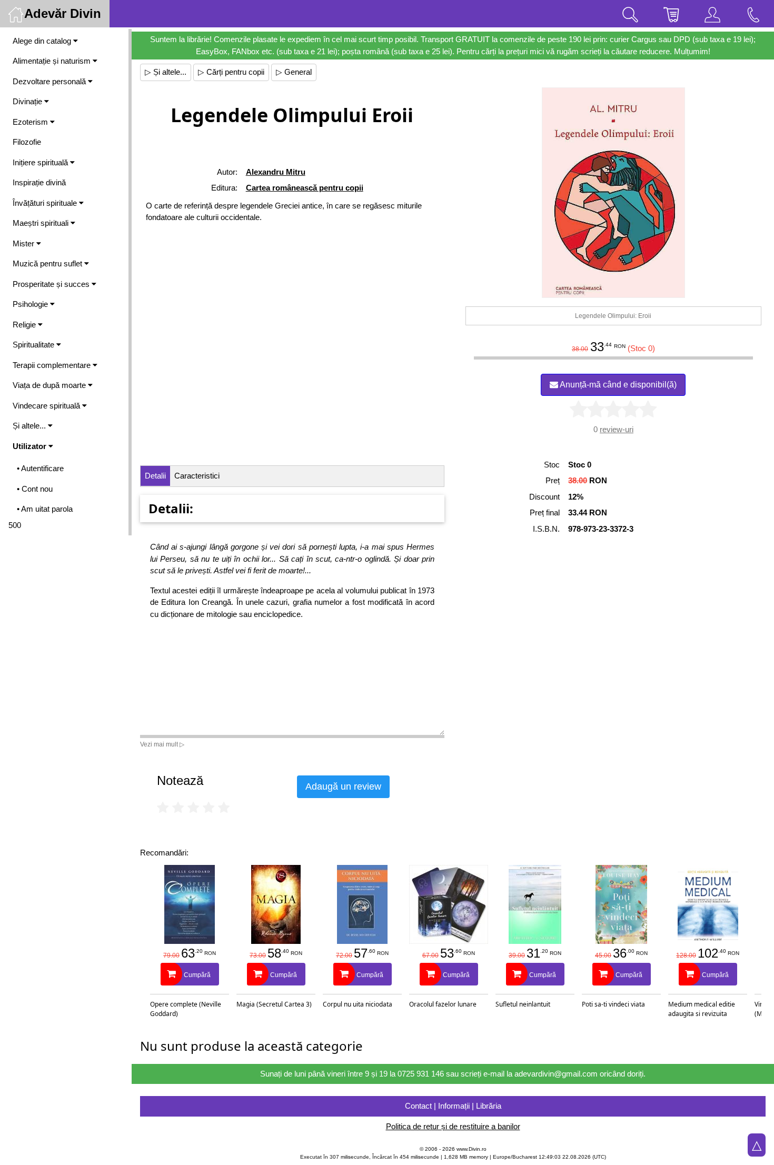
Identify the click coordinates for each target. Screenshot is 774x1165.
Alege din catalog (43, 40)
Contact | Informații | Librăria (453, 1105)
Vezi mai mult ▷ (162, 744)
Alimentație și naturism (53, 60)
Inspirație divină (39, 182)
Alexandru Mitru (275, 171)
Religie (25, 324)
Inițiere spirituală (41, 162)
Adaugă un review (343, 786)
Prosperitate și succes (52, 284)
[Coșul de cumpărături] (671, 13)
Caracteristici (197, 475)
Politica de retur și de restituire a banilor (453, 1126)
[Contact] (753, 13)
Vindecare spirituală (47, 405)
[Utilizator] (712, 13)
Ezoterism (31, 121)
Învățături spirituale (46, 202)
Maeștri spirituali (42, 222)
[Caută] (630, 13)
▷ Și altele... (165, 71)
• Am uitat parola (45, 508)
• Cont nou (35, 488)
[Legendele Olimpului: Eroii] (614, 192)
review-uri (616, 429)
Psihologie (31, 304)
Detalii (155, 475)
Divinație (28, 101)
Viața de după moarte (50, 385)
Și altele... (30, 425)
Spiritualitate (34, 344)
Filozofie (27, 141)
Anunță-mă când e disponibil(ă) (617, 384)
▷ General (294, 71)
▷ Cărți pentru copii (231, 71)
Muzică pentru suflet (48, 263)
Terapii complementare (53, 365)
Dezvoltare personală (50, 81)
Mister (24, 243)
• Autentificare (40, 468)
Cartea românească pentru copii (304, 187)
